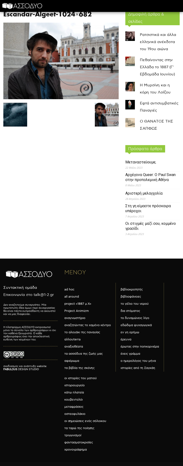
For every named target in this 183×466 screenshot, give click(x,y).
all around (71, 297)
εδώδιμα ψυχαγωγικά (136, 325)
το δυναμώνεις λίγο (135, 318)
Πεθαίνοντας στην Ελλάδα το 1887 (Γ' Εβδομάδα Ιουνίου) (157, 67)
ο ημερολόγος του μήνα (138, 361)
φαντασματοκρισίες (78, 442)
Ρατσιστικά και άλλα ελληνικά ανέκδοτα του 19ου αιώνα (158, 42)
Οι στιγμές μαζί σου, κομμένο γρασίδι (150, 226)
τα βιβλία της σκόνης (79, 368)
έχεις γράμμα (130, 354)
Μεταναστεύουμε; (140, 162)
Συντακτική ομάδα (20, 287)
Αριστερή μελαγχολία (144, 193)
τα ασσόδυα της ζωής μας (83, 354)
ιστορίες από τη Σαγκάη (138, 368)
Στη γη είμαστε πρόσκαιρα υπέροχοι (148, 208)
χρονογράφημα (75, 449)
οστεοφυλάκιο (74, 414)
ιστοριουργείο (74, 385)
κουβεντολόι (73, 400)
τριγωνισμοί (72, 435)
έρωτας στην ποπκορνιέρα (140, 346)
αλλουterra (72, 339)
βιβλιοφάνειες (131, 297)
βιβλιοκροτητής (132, 289)
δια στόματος (130, 311)
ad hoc (69, 289)
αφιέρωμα (71, 361)
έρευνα (126, 339)
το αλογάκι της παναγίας (82, 332)
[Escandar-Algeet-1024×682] (61, 98)
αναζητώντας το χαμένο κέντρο (87, 325)
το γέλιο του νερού (135, 304)
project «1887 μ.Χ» (77, 304)
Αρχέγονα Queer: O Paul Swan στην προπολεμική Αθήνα (150, 177)
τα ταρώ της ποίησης (79, 428)
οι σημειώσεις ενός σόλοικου (85, 421)
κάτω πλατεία (74, 392)
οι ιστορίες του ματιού (80, 378)
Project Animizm (76, 311)
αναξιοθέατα (73, 346)
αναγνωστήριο (74, 318)
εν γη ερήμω (130, 332)
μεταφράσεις (73, 407)
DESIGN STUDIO (21, 369)
